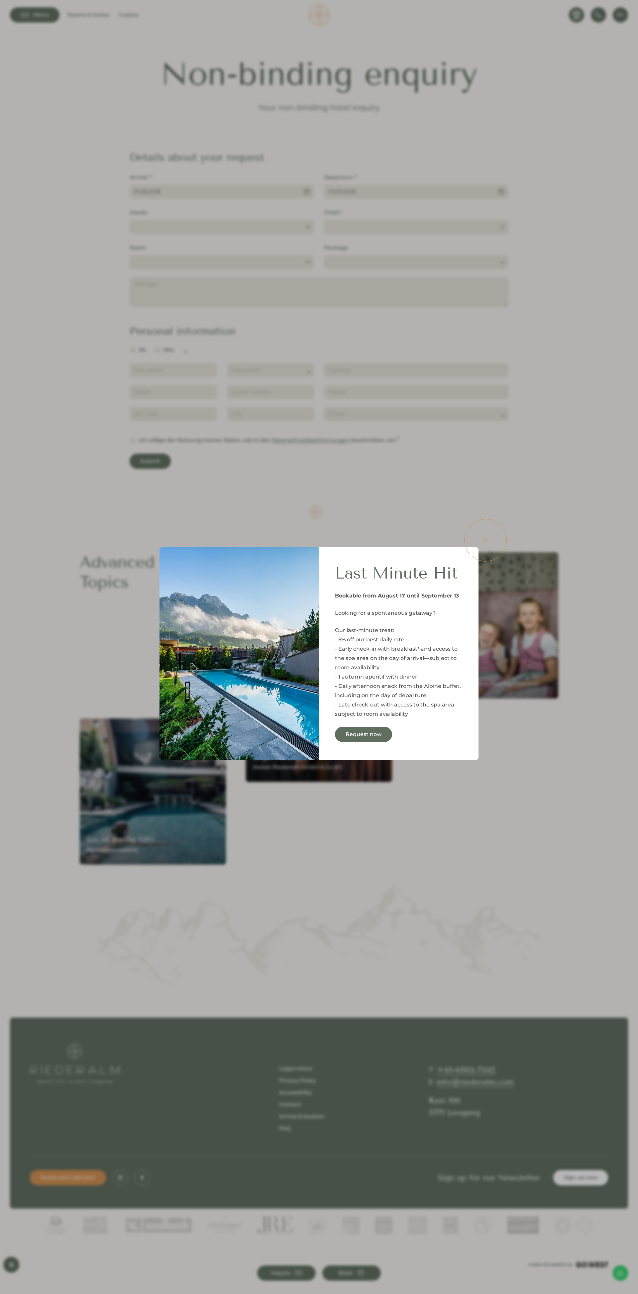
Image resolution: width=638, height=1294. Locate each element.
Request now (363, 734)
